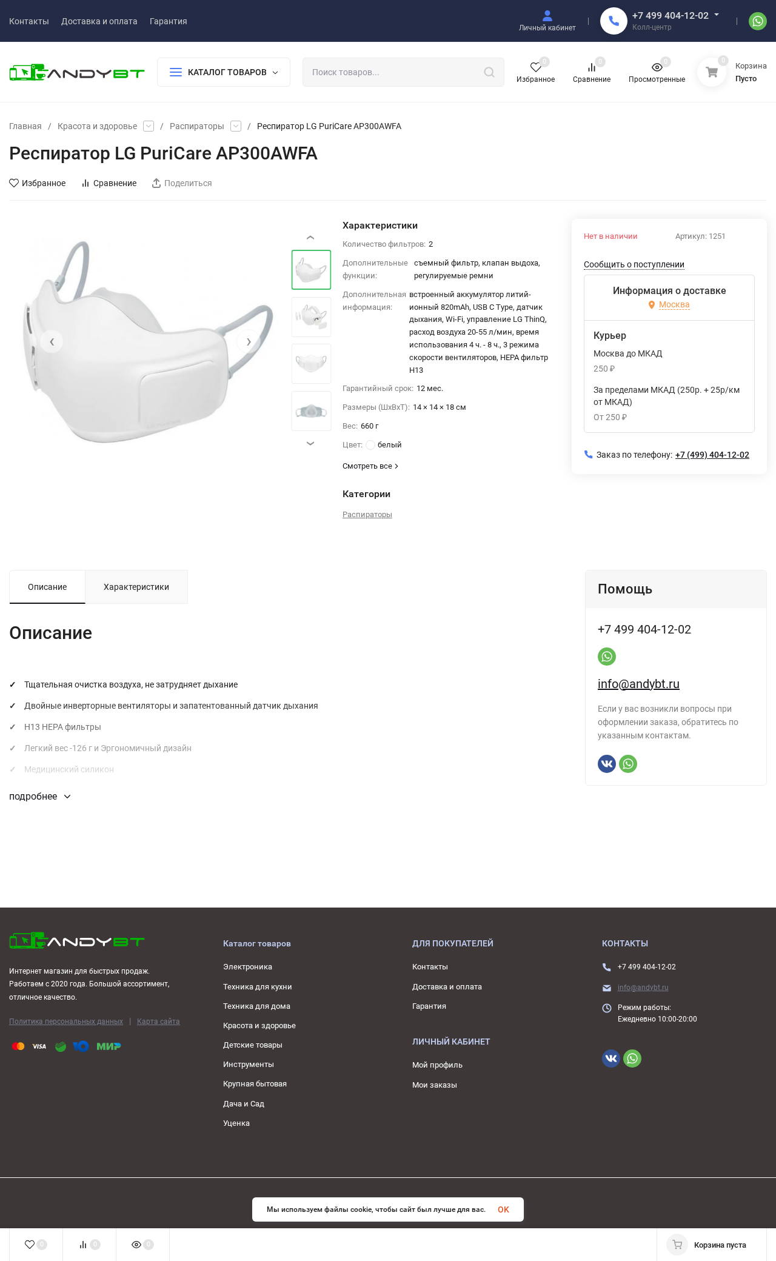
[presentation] (51, 341)
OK (503, 1209)
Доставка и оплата (447, 986)
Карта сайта (158, 1021)
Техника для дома (256, 1006)
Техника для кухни (257, 986)
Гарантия (429, 1006)
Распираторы (197, 126)
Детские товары (253, 1044)
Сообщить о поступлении (634, 264)
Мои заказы (434, 1084)
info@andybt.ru (639, 684)
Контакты (430, 966)
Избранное (43, 183)
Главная (25, 126)
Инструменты (248, 1064)
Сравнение (114, 183)
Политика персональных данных (66, 1021)
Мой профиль (437, 1064)
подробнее (34, 796)
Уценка (236, 1123)
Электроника (247, 966)
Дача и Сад (243, 1103)
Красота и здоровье (97, 126)
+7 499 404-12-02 (670, 15)
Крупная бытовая (255, 1083)
